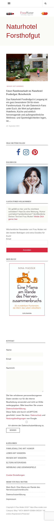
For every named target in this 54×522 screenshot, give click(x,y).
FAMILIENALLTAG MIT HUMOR (20, 449)
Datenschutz (35, 415)
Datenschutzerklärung (15, 409)
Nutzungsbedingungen (16, 418)
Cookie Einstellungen (15, 475)
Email (8, 239)
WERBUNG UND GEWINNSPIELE (21, 467)
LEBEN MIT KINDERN (16, 453)
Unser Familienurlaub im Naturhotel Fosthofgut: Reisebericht (24, 92)
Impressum (11, 499)
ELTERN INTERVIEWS (16, 463)
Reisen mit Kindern (15, 86)
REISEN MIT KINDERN (16, 458)
